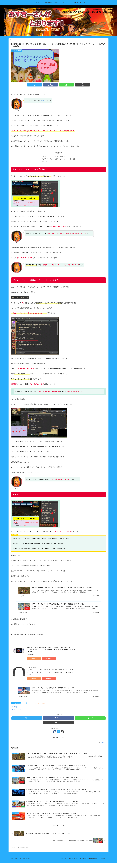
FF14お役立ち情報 (17, 703)
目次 (56, 153)
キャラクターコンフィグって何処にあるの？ (56, 156)
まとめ (45, 161)
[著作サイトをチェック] (54, 731)
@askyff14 (43, 100)
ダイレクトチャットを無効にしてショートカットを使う (59, 159)
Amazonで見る (34, 658)
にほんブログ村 (16, 709)
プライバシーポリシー (15, 858)
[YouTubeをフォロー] (62, 731)
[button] (82, 84)
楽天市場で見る (49, 658)
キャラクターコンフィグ (34, 703)
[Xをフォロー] (58, 731)
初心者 (43, 703)
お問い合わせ (26, 858)
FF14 (25, 703)
